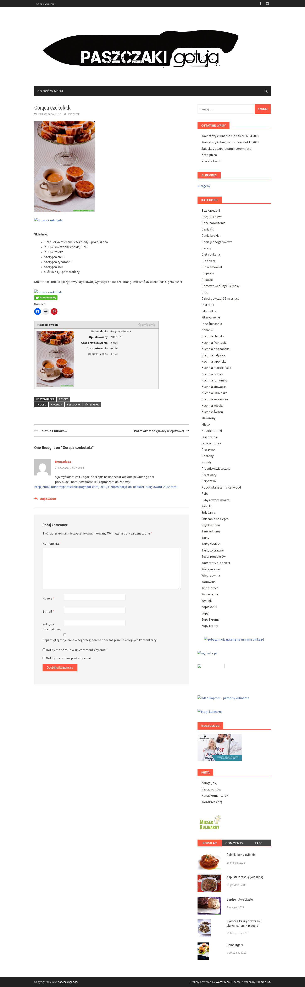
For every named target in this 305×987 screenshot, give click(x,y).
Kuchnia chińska (212, 336)
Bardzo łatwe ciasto (240, 899)
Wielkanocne (210, 569)
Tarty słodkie (210, 544)
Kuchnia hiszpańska (215, 349)
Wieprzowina (210, 575)
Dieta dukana (210, 254)
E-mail (48, 611)
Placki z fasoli (211, 161)
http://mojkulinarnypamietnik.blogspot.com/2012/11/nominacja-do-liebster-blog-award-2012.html (106, 487)
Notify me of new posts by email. (69, 658)
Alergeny (204, 186)
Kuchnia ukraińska (214, 393)
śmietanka (92, 404)
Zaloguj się (209, 783)
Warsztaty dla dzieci (215, 563)
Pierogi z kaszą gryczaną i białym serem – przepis (244, 923)
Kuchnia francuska (214, 342)
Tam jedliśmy (210, 531)
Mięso (205, 424)
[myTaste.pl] (207, 652)
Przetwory (208, 475)
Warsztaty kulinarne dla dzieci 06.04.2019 (230, 136)
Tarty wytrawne (212, 550)
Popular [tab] (210, 843)
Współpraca (209, 588)
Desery (63, 399)
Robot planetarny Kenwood (221, 487)
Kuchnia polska (212, 374)
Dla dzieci (208, 261)
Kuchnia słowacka (214, 387)
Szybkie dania (211, 525)
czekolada (74, 404)
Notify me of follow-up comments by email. (77, 650)
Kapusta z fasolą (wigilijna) (245, 877)
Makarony (208, 418)
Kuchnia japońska (213, 361)
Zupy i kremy (210, 619)
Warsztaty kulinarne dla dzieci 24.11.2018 (230, 142)
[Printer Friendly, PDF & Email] (45, 297)
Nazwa (48, 598)
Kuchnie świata (212, 412)
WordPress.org (211, 802)
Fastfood (207, 305)
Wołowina (208, 582)
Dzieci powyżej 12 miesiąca (220, 298)
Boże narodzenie (213, 223)
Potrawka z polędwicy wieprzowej (159, 431)
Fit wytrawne (210, 317)
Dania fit (207, 229)
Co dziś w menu (45, 3)
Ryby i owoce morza (215, 500)
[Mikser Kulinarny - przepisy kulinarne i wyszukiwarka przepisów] (210, 821)
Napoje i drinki (211, 430)
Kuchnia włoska (212, 405)
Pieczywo (208, 449)
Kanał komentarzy (214, 795)
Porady (206, 462)
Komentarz (52, 543)
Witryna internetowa (51, 626)
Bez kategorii (211, 210)
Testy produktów (213, 556)
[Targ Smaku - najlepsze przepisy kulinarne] (211, 675)
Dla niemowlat (211, 267)
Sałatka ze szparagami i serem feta (226, 148)
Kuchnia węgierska (214, 399)
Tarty (205, 538)
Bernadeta (63, 461)
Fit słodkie (208, 311)
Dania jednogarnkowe (216, 242)
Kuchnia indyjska (213, 355)
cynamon (56, 404)
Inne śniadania (211, 324)
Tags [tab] (258, 843)
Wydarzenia (209, 594)
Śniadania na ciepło (215, 519)
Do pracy (207, 273)
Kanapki (207, 330)
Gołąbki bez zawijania (241, 855)
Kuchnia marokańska (216, 368)
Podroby (207, 456)
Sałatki (206, 506)
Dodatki (207, 280)
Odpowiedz (48, 499)
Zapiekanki (209, 607)
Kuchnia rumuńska (214, 380)
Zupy (204, 613)
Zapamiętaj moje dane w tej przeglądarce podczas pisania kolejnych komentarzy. (100, 640)
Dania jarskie (210, 235)
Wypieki (206, 600)
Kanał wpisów (211, 789)
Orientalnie (209, 437)
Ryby (204, 493)
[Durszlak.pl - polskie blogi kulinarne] (210, 711)
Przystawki (209, 481)
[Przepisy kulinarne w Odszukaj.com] (223, 697)
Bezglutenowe (211, 217)
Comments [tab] (234, 843)
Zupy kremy (209, 626)
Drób (205, 292)
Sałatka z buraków (53, 431)
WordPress (223, 982)
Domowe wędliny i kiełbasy (220, 286)
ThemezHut (263, 982)
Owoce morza (211, 443)
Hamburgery (235, 945)
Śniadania (208, 512)
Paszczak (74, 114)
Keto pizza (209, 155)
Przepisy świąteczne (215, 468)
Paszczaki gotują (66, 982)
